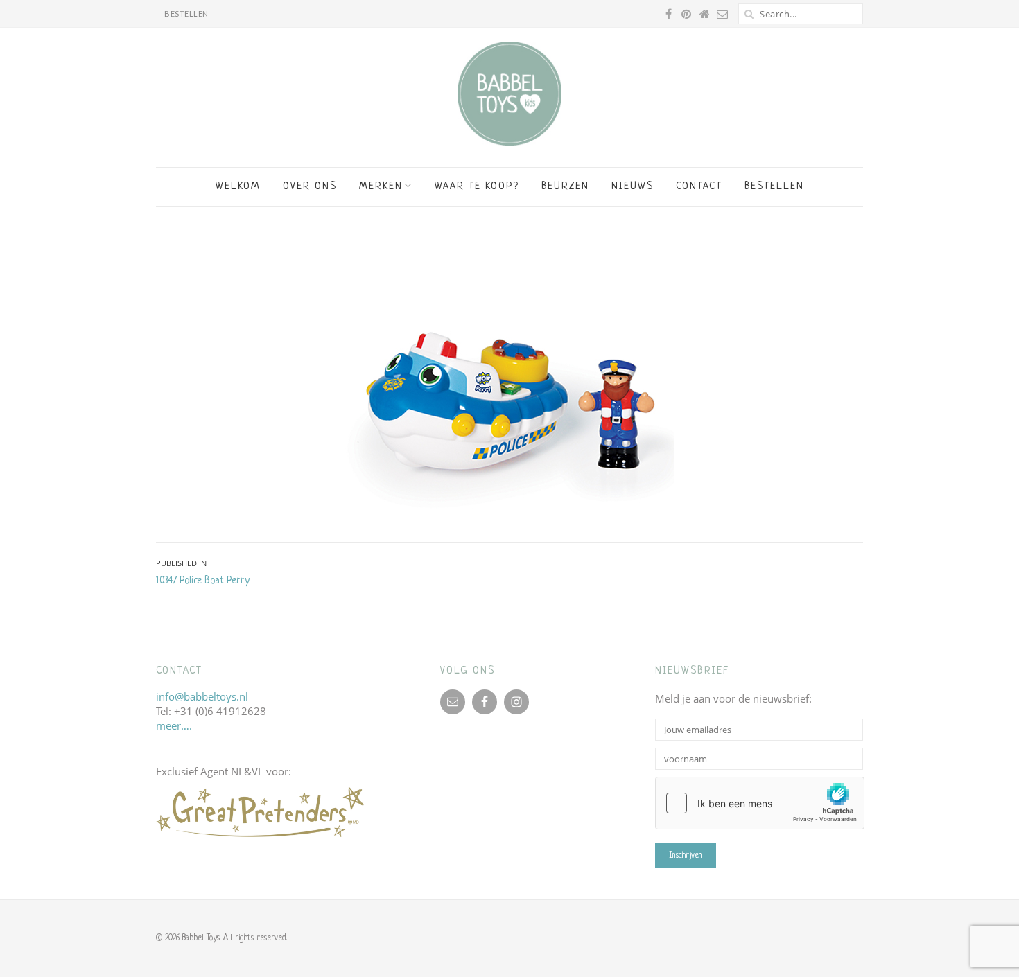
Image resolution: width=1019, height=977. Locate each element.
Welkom (238, 187)
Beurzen (565, 187)
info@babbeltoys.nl (202, 696)
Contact (699, 187)
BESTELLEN (186, 13)
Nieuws (632, 187)
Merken (381, 187)
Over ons (310, 187)
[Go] (748, 13)
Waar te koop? (477, 187)
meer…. (174, 725)
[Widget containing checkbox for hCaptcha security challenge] (759, 803)
